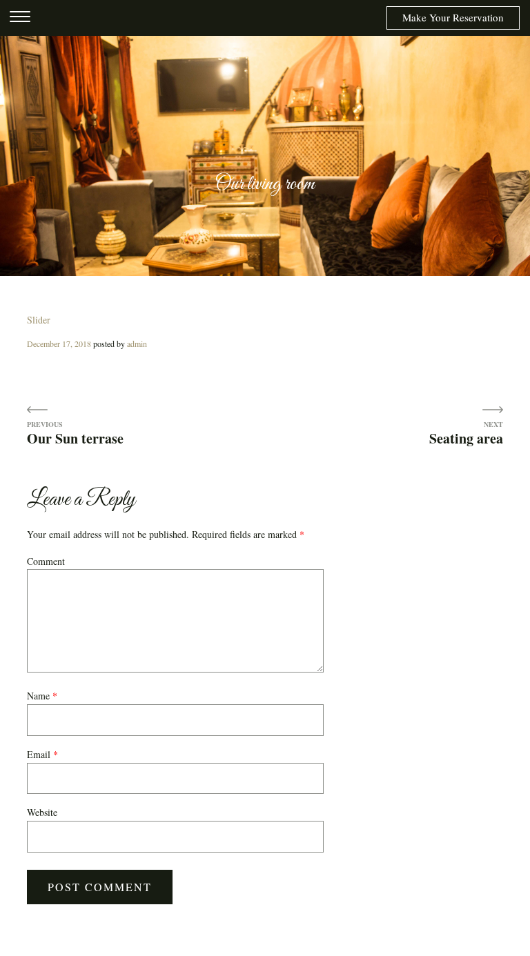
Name (42, 695)
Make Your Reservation (453, 17)
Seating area (466, 437)
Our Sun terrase (75, 437)
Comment (46, 561)
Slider (38, 319)
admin (137, 343)
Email (42, 754)
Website (42, 812)
